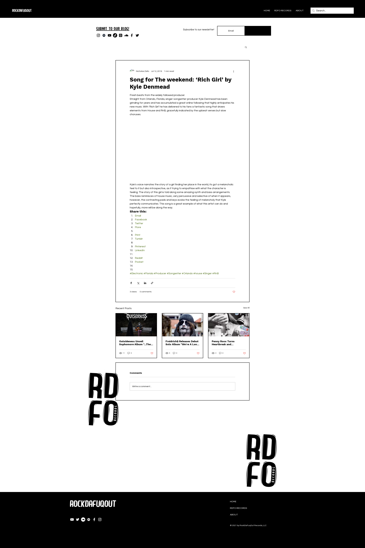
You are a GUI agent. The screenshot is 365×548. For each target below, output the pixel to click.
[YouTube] (109, 35)
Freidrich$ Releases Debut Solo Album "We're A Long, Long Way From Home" (182, 343)
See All (246, 308)
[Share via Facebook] (131, 283)
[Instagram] (98, 35)
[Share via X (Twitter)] (138, 283)
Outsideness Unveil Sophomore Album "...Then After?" (135, 343)
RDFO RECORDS (238, 508)
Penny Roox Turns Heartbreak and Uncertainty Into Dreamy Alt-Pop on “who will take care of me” (228, 343)
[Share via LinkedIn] (145, 283)
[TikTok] (115, 35)
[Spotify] (104, 35)
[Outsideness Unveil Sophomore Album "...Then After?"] (136, 324)
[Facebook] (132, 35)
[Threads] (120, 35)
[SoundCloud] (126, 35)
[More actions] (233, 71)
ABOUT (234, 515)
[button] (246, 47)
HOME (233, 501)
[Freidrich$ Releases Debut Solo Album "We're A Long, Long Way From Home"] (182, 324)
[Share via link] (152, 283)
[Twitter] (137, 35)
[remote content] (182, 151)
